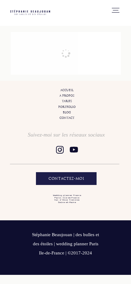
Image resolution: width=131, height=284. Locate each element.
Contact (66, 117)
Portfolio (67, 106)
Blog (67, 112)
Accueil (66, 90)
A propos (66, 95)
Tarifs (67, 101)
